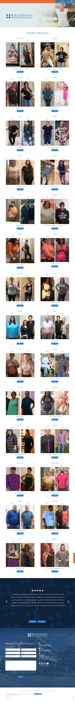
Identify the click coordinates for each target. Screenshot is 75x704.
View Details (20, 71)
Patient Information (31, 1)
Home (3, 1)
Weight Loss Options (12, 1)
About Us (6, 1)
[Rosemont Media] (6, 698)
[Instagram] (41, 663)
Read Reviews (32, 621)
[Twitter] (44, 663)
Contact (43, 1)
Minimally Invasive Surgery (22, 1)
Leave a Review (41, 621)
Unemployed (9, 658)
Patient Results (38, 1)
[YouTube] (47, 663)
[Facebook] (39, 663)
